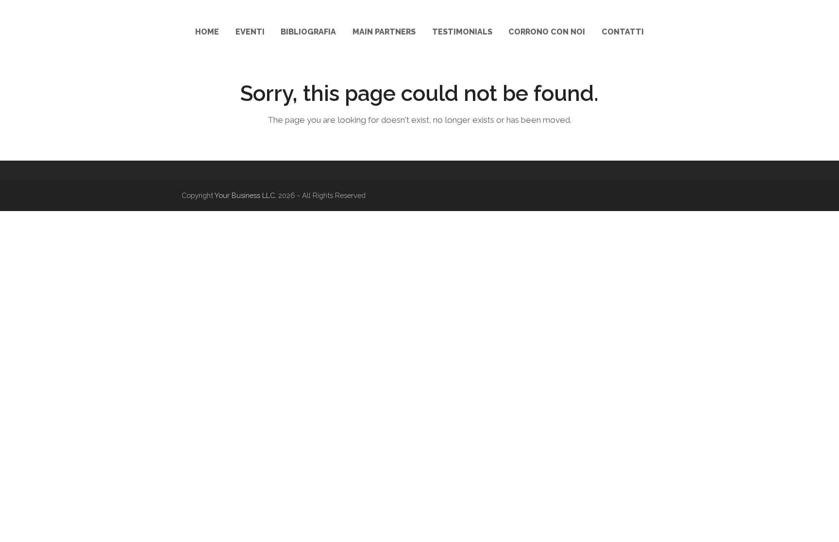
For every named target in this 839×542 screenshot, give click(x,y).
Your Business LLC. (245, 195)
